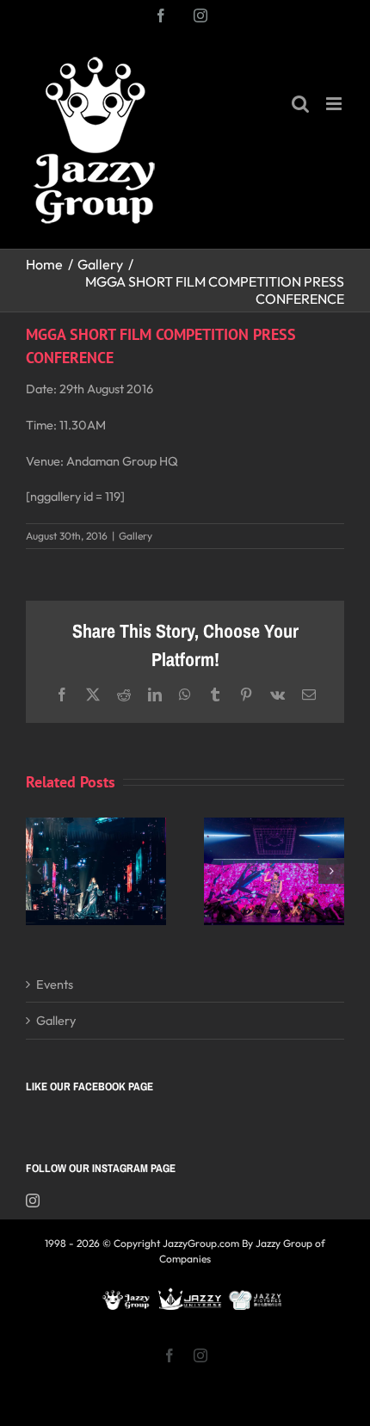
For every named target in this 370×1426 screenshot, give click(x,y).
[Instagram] (33, 1200)
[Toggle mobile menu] (335, 104)
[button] (39, 871)
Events (54, 984)
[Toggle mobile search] (300, 104)
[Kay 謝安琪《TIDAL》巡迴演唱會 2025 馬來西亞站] (96, 826)
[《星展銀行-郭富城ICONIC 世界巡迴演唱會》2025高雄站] (274, 826)
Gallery (135, 535)
